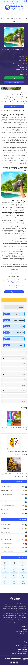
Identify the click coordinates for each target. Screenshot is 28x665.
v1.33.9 (23, 502)
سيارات (5, 565)
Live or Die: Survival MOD (6, 532)
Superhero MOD (4, 509)
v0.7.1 (23, 532)
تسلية (14, 577)
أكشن (5, 583)
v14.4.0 (23, 551)
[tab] (14, 300)
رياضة (14, 571)
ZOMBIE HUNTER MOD (5, 547)
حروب (23, 577)
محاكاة (14, 565)
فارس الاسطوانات (11, 282)
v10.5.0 (23, 524)
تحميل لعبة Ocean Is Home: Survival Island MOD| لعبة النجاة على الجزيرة (14, 50)
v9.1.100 (22, 528)
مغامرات (23, 565)
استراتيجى (23, 583)
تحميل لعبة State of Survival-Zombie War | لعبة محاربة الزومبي (14, 474)
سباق (23, 571)
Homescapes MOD (5, 528)
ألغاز (14, 583)
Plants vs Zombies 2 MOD (6, 540)
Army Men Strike (4, 513)
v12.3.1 (23, 536)
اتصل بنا (4, 1)
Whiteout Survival (4, 502)
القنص (5, 577)
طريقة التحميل (20, 1)
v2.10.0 (23, 543)
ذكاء (5, 571)
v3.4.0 (23, 509)
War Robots (3, 536)
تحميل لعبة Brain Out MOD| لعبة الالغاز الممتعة (17, 451)
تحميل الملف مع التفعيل (14, 82)
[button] (24, 18)
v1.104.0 (22, 547)
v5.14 (23, 505)
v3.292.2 (22, 513)
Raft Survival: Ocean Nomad (6, 543)
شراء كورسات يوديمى (11, 1)
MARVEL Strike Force (5, 524)
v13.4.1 (23, 539)
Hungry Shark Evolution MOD (7, 551)
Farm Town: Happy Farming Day (7, 506)
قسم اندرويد (5, 280)
